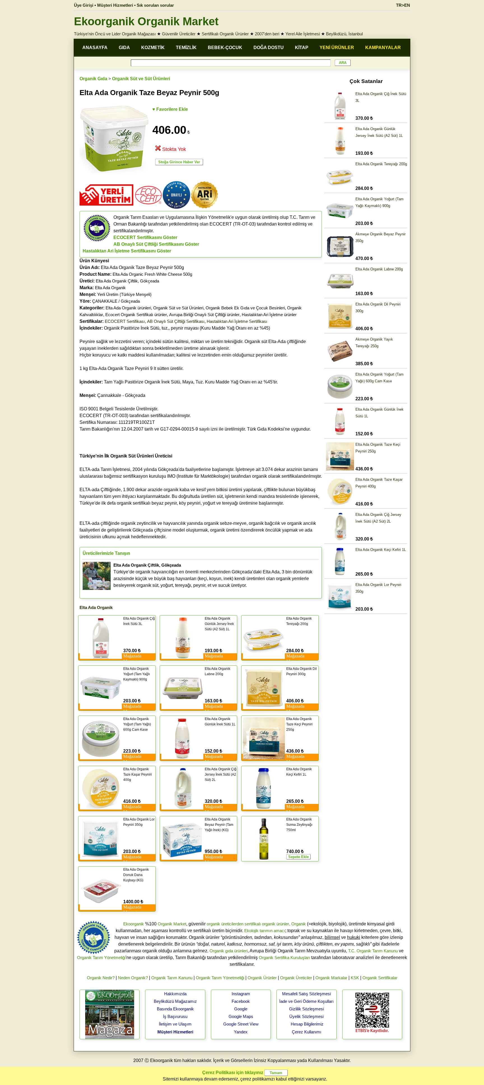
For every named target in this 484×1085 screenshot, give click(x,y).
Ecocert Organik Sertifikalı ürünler (136, 314)
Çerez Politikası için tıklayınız (232, 1072)
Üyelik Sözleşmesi (306, 1016)
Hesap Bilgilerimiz (307, 1024)
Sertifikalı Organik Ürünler (225, 33)
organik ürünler (275, 923)
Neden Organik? (133, 977)
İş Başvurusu (175, 1016)
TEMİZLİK (186, 47)
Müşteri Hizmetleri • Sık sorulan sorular (135, 5)
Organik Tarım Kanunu (171, 977)
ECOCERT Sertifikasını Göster (145, 237)
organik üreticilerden (225, 923)
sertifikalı (253, 923)
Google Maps (241, 1016)
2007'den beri (267, 33)
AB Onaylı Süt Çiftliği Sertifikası (175, 321)
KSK (355, 977)
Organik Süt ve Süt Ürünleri (141, 78)
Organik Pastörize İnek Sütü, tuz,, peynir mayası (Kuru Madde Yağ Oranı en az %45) (175, 328)
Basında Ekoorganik (175, 1008)
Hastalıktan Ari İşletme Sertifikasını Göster (127, 251)
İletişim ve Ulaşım (175, 1024)
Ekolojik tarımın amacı (264, 930)
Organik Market (172, 923)
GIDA (124, 47)
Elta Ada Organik (110, 287)
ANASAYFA (95, 47)
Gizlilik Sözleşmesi (306, 1008)
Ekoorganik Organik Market (146, 21)
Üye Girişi (83, 5)
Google (240, 1008)
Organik (298, 923)
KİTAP (301, 47)
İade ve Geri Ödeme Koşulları (306, 1001)
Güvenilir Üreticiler (179, 33)
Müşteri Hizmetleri (175, 1031)
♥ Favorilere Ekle (170, 109)
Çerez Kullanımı (306, 1031)
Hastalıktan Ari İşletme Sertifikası (237, 321)
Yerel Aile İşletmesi (302, 33)
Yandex (241, 1031)
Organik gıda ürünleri (229, 950)
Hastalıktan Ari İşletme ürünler (269, 314)
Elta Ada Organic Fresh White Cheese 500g (152, 274)
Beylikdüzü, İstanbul (344, 33)
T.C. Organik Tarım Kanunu (373, 950)
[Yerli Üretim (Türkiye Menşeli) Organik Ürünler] (106, 207)
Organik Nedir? (101, 977)
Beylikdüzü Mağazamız (175, 1001)
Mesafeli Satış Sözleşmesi (306, 993)
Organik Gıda (93, 78)
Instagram (241, 993)
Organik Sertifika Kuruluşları (284, 957)
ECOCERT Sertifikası (125, 321)
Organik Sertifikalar (379, 977)
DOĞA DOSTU (268, 47)
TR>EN (403, 5)
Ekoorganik (133, 923)
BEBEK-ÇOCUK (225, 47)
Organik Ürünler (262, 977)
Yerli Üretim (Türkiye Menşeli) (124, 294)
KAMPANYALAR (383, 47)
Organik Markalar (331, 977)
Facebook (241, 1001)
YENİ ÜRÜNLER (337, 47)
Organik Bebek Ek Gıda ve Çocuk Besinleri (245, 307)
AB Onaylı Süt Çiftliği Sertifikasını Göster (156, 244)
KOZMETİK (153, 47)
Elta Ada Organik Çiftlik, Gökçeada (127, 281)
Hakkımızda (175, 993)
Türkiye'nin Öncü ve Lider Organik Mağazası (115, 33)
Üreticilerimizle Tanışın (106, 553)
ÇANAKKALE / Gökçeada (116, 301)
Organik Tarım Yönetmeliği (101, 957)
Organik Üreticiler (296, 977)
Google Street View (241, 1024)
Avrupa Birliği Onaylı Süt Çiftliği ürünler (204, 314)
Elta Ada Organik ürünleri (128, 307)
